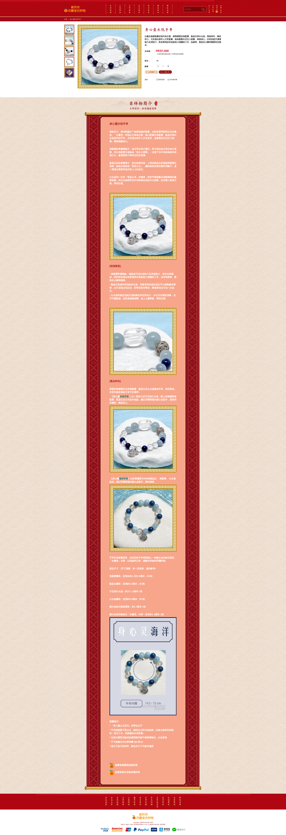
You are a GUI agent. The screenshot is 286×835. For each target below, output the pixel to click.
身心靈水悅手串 (75, 19)
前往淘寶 (106, 801)
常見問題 (152, 801)
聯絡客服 (167, 9)
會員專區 (148, 9)
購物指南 (158, 9)
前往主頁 (112, 801)
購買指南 (161, 79)
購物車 (217, 9)
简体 (221, 11)
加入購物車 (165, 72)
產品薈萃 (139, 9)
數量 (146, 66)
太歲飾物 (120, 9)
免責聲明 (174, 801)
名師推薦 (129, 9)
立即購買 (151, 72)
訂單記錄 (213, 8)
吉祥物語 (110, 9)
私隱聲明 (169, 801)
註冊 (209, 11)
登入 (209, 6)
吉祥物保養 (173, 79)
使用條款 (163, 801)
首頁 (65, 19)
